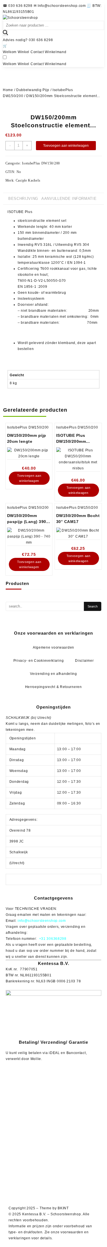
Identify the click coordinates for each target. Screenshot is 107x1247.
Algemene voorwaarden (53, 647)
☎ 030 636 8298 (18, 6)
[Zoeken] (5, 33)
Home (8, 90)
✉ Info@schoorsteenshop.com (60, 6)
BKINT (63, 1208)
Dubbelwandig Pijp (32, 90)
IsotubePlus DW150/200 (41, 163)
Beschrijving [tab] (23, 198)
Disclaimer (84, 661)
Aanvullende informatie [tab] (68, 198)
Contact (37, 52)
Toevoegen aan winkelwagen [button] (29, 478)
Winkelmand (55, 52)
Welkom (10, 52)
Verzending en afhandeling (53, 674)
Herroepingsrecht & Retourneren (53, 687)
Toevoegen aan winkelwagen (66, 146)
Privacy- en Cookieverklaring (38, 661)
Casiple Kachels (28, 180)
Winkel (23, 52)
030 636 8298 (41, 40)
